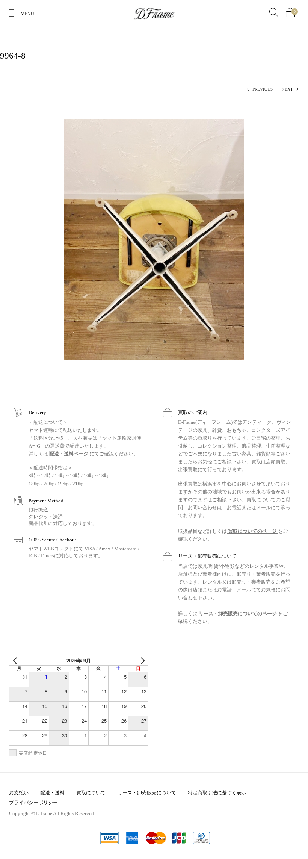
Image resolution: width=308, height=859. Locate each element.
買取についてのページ (252, 531)
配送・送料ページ (68, 454)
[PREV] (16, 660)
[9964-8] (154, 239)
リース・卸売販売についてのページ (238, 613)
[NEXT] (141, 660)
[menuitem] (18, 792)
